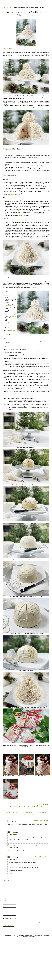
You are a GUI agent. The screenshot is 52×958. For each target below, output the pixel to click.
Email (4, 906)
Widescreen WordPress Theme (14, 933)
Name (4, 900)
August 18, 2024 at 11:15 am (41, 856)
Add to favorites (9, 48)
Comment (5, 886)
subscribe (29, 922)
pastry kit (20, 215)
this (13, 393)
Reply (9, 828)
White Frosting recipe (10, 330)
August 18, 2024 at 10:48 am (41, 845)
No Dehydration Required (33, 806)
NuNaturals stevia (12, 316)
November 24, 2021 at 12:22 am (40, 820)
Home (4, 7)
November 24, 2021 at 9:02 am (41, 832)
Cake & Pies (8, 7)
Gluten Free (15, 806)
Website (4, 911)
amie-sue (14, 832)
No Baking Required (22, 806)
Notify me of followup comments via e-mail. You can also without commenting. (21, 922)
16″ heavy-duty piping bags (14, 194)
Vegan (40, 806)
